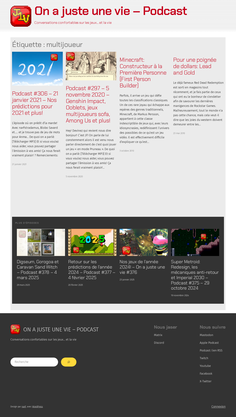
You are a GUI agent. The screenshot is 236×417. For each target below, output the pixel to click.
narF (24, 406)
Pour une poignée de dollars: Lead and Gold (194, 66)
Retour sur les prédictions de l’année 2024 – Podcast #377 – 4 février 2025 (91, 269)
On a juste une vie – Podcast (110, 11)
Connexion (218, 406)
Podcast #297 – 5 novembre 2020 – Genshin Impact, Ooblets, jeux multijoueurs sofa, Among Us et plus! (88, 104)
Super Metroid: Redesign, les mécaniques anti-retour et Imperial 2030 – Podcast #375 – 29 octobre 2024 (195, 275)
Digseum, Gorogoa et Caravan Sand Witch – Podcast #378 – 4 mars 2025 (38, 269)
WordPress (37, 406)
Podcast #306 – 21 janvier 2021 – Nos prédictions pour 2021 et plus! (35, 103)
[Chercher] (68, 362)
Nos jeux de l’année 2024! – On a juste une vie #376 (142, 267)
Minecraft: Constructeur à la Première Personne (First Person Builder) (143, 73)
